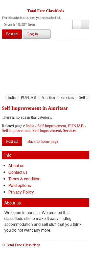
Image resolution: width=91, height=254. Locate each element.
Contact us (18, 172)
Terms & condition (24, 179)
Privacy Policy (21, 192)
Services (69, 130)
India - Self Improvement (46, 126)
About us (16, 165)
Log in (32, 34)
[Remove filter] (16, 97)
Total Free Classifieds (45, 11)
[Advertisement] (45, 65)
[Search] (85, 24)
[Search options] (76, 24)
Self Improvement (46, 130)
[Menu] (6, 4)
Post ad (12, 34)
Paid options (19, 185)
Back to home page (42, 141)
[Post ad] (15, 4)
